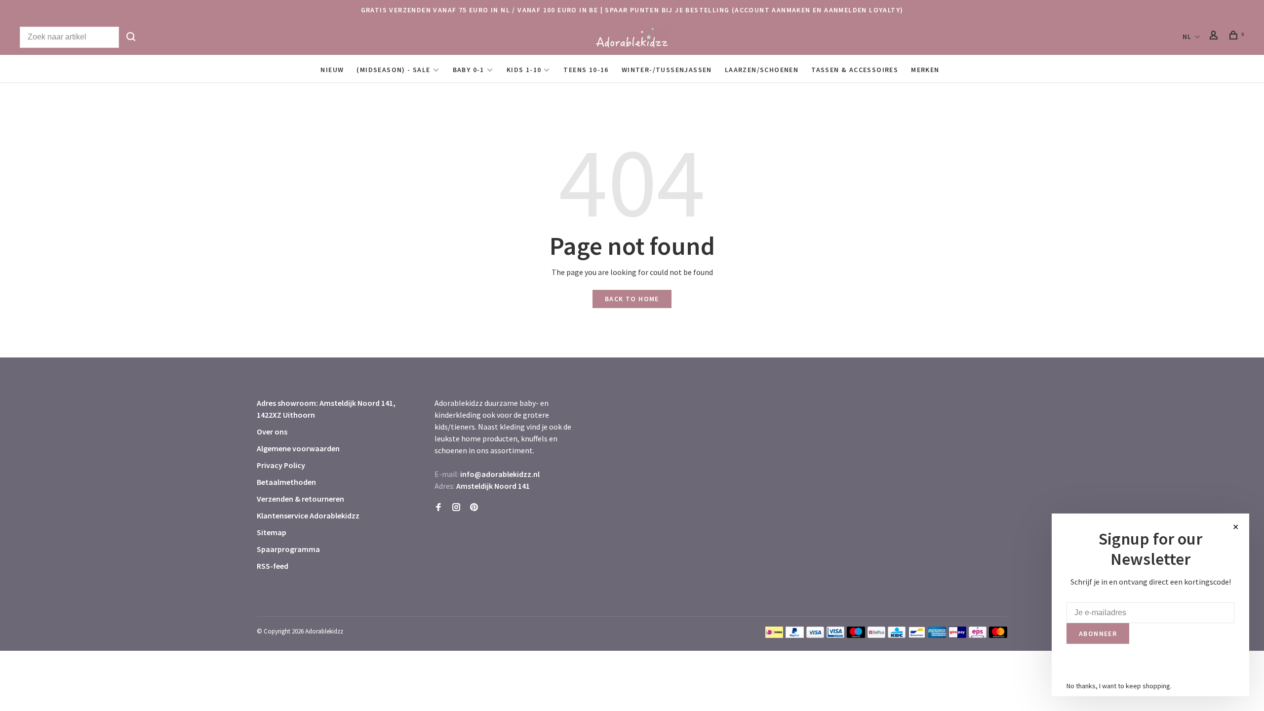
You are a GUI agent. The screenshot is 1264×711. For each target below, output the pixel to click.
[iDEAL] (774, 635)
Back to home (632, 298)
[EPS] (978, 635)
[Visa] (815, 635)
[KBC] (897, 635)
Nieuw (332, 69)
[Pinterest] (474, 508)
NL (1187, 36)
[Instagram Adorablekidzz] (456, 508)
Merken (925, 69)
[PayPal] (795, 635)
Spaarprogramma (288, 549)
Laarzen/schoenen (761, 69)
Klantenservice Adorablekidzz (308, 515)
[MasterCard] (998, 635)
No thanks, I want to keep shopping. (1119, 685)
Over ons (272, 431)
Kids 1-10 (524, 69)
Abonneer (1098, 633)
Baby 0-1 (468, 69)
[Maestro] (856, 635)
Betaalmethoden (286, 482)
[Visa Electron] (835, 635)
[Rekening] (1215, 36)
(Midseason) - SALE (393, 69)
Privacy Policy (281, 465)
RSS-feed (272, 566)
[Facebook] (438, 508)
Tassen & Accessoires (854, 69)
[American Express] (937, 635)
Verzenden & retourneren (300, 499)
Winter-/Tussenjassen (667, 69)
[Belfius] (876, 635)
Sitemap (271, 532)
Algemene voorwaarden (298, 448)
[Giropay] (957, 635)
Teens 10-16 (585, 69)
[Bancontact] (917, 635)
